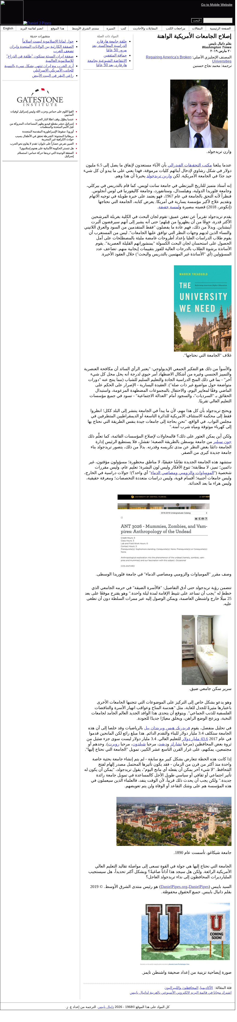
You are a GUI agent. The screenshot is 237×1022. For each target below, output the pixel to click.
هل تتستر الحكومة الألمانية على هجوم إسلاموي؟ (47, 148)
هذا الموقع (57, 28)
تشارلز (176, 744)
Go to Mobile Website (216, 4)
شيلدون (139, 744)
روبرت (113, 744)
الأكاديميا (206, 988)
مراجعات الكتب (175, 28)
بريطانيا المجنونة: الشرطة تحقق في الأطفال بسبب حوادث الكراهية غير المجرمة (44, 138)
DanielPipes (199, 886)
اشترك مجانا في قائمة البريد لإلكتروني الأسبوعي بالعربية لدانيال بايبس (180, 992)
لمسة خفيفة (169, 207)
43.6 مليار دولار (195, 738)
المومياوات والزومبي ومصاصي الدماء (182, 472)
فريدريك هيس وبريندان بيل (167, 728)
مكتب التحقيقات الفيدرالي (190, 165)
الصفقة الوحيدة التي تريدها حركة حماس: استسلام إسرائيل (45, 154)
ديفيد (163, 744)
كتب (123, 28)
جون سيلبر (222, 441)
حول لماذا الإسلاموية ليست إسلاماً (48, 41)
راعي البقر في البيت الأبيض (53, 75)
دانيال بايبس (106, 1007)
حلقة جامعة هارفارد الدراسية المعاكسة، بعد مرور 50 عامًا (109, 45)
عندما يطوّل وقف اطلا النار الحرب (54, 119)
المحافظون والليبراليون (181, 988)
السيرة (111, 28)
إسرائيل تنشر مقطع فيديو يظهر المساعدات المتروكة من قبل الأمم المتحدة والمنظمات (42, 125)
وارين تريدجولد (159, 176)
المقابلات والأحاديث (145, 28)
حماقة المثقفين (115, 55)
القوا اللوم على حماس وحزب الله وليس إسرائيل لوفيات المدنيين (42, 113)
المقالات (197, 28)
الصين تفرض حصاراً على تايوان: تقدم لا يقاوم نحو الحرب (42, 143)
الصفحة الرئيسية (220, 28)
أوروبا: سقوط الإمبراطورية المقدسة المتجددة (48, 131)
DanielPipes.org (174, 886)
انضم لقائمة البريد (31, 28)
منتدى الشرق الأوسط (85, 28)
